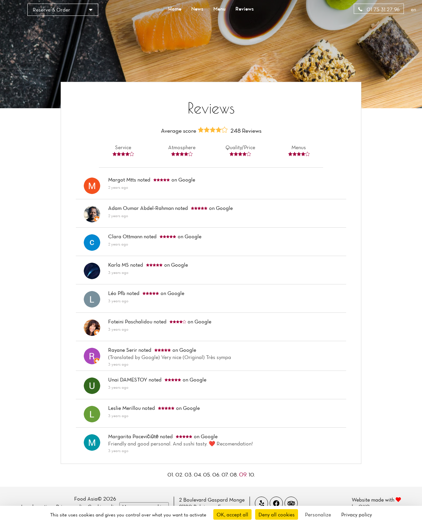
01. (171, 474)
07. (226, 474)
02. (180, 474)
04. (198, 474)
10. (252, 474)
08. (234, 474)
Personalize (318, 514)
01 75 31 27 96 (382, 9)
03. (189, 474)
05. (207, 474)
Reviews (244, 8)
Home (174, 8)
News (197, 8)
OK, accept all (232, 514)
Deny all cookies (276, 514)
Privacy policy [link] (356, 514)
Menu (219, 8)
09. (244, 474)
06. (217, 474)
